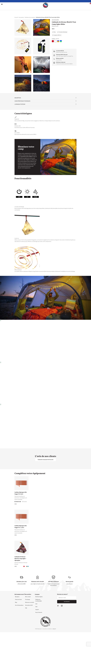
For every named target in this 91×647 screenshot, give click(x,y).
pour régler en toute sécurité (37, 577)
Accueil (16, 11)
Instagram (62, 599)
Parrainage (27, 592)
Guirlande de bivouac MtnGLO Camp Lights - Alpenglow (20, 552)
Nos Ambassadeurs (19, 596)
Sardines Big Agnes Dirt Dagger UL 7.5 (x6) (21, 520)
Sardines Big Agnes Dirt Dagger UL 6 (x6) (21, 487)
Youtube (66, 601)
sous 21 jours (69, 577)
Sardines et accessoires (30, 11)
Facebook (58, 599)
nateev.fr (54, 618)
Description (18, 91)
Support (36, 600)
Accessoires (21, 11)
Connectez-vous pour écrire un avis (45, 453)
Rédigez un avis (55, 19)
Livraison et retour (20, 98)
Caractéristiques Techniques (22, 94)
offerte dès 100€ (22, 577)
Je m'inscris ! (67, 595)
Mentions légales (38, 590)
